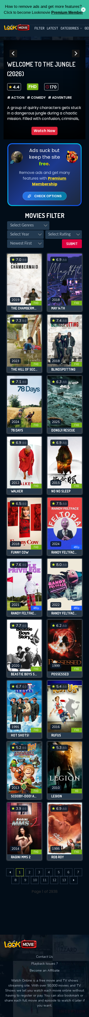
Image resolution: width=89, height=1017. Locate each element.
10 (35, 880)
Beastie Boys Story (24, 674)
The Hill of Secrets (24, 369)
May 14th (58, 308)
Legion (56, 796)
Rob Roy (57, 857)
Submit (72, 244)
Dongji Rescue (63, 430)
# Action (15, 97)
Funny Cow (19, 552)
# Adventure (60, 97)
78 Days (17, 430)
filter (39, 28)
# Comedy (36, 97)
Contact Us (44, 956)
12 (54, 880)
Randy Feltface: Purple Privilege (24, 613)
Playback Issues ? (44, 963)
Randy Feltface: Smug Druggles (64, 613)
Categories (70, 28)
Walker (17, 491)
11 (45, 880)
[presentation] (13, 53)
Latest (52, 28)
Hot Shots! (20, 735)
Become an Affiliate (45, 970)
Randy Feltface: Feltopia (64, 552)
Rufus (56, 735)
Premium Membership (49, 181)
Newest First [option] (21, 243)
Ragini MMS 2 (21, 857)
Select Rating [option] (59, 234)
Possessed (60, 674)
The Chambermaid (24, 308)
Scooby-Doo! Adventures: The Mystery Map (24, 796)
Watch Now (44, 130)
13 (64, 880)
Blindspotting (63, 369)
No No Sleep (60, 491)
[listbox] (28, 225)
